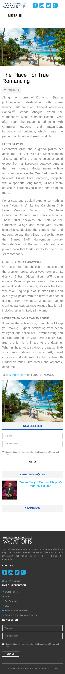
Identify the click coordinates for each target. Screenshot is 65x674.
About (8, 596)
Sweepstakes (11, 592)
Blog (7, 606)
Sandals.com (17, 374)
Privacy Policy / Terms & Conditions (22, 615)
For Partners (11, 601)
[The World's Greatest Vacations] (14, 5)
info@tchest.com (13, 581)
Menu (12, 15)
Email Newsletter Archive (17, 610)
